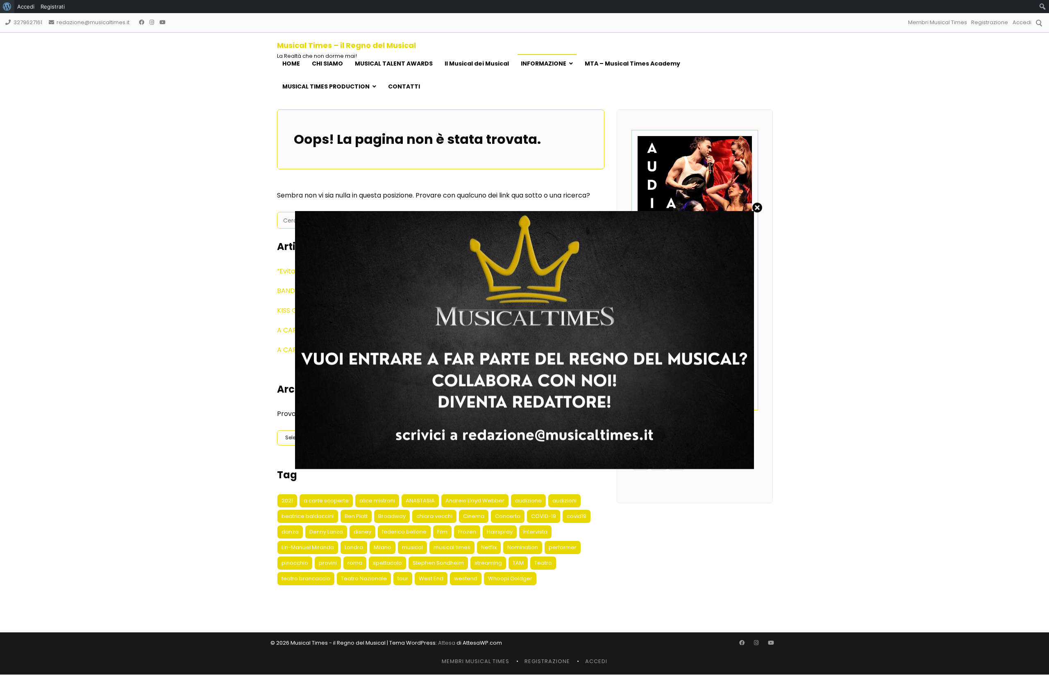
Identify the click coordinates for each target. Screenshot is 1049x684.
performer (563, 547)
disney (362, 532)
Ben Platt (356, 516)
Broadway (392, 516)
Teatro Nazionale (364, 578)
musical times (452, 547)
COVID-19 (543, 516)
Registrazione (989, 22)
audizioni (564, 500)
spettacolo (387, 563)
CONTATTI (404, 86)
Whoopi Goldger (510, 578)
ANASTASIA (420, 500)
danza (290, 532)
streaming (488, 563)
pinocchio (295, 563)
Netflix (489, 547)
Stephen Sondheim (438, 563)
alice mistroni (377, 500)
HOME (291, 63)
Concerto (507, 516)
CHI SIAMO (327, 63)
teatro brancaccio (306, 578)
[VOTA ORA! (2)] (524, 466)
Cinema (473, 516)
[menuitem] (7, 6)
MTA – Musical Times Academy (632, 63)
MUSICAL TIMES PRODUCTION (326, 86)
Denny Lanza (326, 532)
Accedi (1022, 22)
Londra (354, 547)
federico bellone (404, 532)
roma (354, 563)
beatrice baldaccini (308, 516)
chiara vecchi (434, 516)
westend (465, 578)
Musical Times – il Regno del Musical (346, 45)
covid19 (576, 516)
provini (328, 563)
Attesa (446, 643)
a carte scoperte (326, 500)
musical (412, 547)
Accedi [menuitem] (25, 6)
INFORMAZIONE (543, 63)
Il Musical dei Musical (477, 63)
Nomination (522, 547)
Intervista (535, 532)
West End (431, 578)
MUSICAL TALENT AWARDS (394, 63)
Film (442, 532)
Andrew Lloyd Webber (474, 500)
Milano (382, 547)
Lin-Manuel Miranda (308, 547)
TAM (518, 563)
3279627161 (28, 22)
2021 (287, 500)
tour (402, 578)
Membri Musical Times (937, 22)
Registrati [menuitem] (53, 6)
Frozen (467, 532)
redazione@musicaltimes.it (93, 22)
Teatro (543, 563)
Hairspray (500, 532)
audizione (528, 500)
